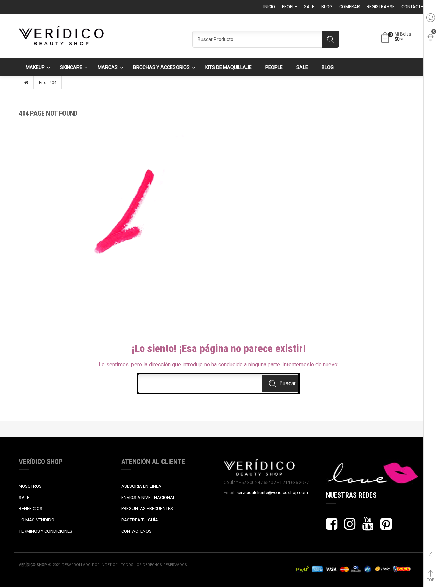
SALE (24, 497)
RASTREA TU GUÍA (139, 519)
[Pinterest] (386, 527)
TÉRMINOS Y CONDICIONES (45, 531)
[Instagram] (349, 527)
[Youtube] (367, 527)
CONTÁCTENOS (136, 531)
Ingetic (108, 565)
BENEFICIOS (30, 508)
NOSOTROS (30, 486)
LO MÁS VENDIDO (36, 519)
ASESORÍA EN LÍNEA (141, 486)
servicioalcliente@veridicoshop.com (272, 492)
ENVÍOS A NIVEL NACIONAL (148, 497)
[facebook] (331, 527)
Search (330, 39)
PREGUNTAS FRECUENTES (147, 508)
